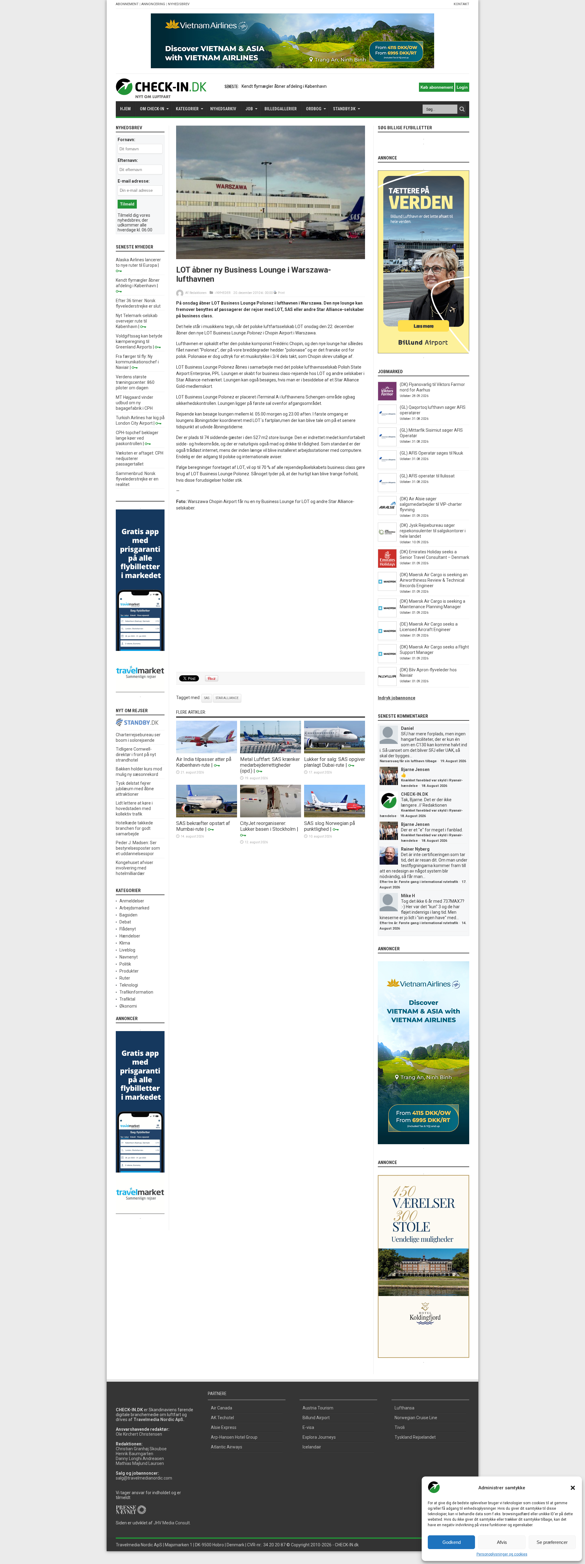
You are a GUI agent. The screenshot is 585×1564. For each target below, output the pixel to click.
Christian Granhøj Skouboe (141, 1448)
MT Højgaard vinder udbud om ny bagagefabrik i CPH (134, 403)
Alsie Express (223, 1427)
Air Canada (221, 1407)
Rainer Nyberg (415, 849)
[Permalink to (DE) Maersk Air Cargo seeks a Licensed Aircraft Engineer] (387, 638)
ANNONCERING (153, 4)
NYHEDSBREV (179, 4)
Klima (124, 943)
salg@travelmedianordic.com (144, 1478)
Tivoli (400, 1427)
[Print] (275, 293)
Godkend (451, 1542)
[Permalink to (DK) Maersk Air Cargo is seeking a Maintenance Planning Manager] (387, 615)
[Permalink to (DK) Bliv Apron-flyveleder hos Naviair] (387, 684)
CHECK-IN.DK (414, 794)
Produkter (129, 971)
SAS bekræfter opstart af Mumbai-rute (203, 826)
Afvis (502, 1542)
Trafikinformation (136, 992)
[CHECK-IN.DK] (161, 93)
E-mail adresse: (134, 181)
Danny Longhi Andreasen (140, 1458)
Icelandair (312, 1446)
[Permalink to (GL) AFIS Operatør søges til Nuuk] (387, 467)
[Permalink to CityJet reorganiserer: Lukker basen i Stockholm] (270, 815)
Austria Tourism (318, 1407)
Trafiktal (127, 999)
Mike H (408, 895)
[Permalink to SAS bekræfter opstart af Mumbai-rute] (206, 815)
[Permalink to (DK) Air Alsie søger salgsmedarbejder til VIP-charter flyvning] (387, 513)
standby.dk (344, 108)
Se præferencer (552, 1542)
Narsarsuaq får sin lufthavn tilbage (408, 761)
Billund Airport (316, 1417)
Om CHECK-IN (152, 108)
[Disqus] (270, 592)
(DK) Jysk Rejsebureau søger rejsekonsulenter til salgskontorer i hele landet (433, 531)
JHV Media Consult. (172, 1522)
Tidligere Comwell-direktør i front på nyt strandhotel (136, 754)
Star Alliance (227, 698)
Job (249, 108)
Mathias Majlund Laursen (140, 1463)
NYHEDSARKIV (223, 108)
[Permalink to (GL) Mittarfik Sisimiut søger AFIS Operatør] (387, 444)
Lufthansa (404, 1407)
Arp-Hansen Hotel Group (234, 1437)
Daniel (407, 728)
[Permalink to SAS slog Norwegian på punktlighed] (334, 815)
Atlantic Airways (226, 1446)
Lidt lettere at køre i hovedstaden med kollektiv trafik (134, 808)
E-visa (308, 1427)
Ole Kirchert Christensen (139, 1434)
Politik (125, 964)
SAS (206, 698)
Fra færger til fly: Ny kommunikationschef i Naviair (137, 362)
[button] (573, 1488)
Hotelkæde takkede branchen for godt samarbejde (134, 828)
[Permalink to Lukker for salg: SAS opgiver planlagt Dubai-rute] (334, 751)
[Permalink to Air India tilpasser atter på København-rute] (206, 751)
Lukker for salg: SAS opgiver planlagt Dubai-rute (334, 762)
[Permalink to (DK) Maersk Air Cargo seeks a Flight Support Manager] (387, 661)
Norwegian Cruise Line (416, 1417)
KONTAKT (461, 4)
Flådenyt (127, 929)
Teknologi (128, 985)
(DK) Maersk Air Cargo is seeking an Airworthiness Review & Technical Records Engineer (434, 580)
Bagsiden (128, 914)
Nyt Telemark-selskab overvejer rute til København (137, 321)
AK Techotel (222, 1417)
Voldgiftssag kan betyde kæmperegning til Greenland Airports (139, 341)
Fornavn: (126, 139)
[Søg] (461, 109)
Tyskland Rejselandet (415, 1437)
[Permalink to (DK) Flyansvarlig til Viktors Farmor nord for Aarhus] (387, 399)
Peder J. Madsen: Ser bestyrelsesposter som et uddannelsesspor (138, 848)
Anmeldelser (131, 900)
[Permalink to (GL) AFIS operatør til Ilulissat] (387, 490)
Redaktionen (198, 293)
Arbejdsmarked (134, 907)
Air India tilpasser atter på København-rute (203, 762)
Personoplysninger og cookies (502, 1554)
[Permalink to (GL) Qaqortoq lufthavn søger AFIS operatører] (387, 422)
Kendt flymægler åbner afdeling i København (284, 86)
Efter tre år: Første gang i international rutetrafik (419, 882)
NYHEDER (223, 293)
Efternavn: (128, 160)
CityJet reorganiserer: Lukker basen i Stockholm (268, 826)
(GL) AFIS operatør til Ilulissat (427, 475)
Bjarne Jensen (415, 769)
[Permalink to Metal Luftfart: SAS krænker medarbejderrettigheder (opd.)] (270, 751)
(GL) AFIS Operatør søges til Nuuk (431, 453)
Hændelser (129, 936)
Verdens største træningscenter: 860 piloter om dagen (135, 382)
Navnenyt (128, 957)
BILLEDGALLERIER (280, 108)
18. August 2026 (434, 786)
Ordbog (313, 108)
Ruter (124, 978)
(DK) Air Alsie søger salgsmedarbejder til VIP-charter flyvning (431, 504)
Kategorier (187, 108)
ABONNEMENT (127, 4)
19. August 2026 (453, 761)
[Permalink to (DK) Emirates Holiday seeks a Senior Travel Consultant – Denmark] (387, 566)
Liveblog (127, 950)
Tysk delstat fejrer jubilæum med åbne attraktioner (135, 789)
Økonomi (128, 1006)
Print (281, 293)
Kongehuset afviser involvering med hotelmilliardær (134, 868)
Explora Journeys (319, 1437)
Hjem (125, 108)
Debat (125, 921)
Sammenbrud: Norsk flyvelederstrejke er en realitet (137, 479)
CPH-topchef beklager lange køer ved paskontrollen (137, 438)
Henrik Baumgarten (134, 1453)
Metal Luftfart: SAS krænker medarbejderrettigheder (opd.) (270, 765)
